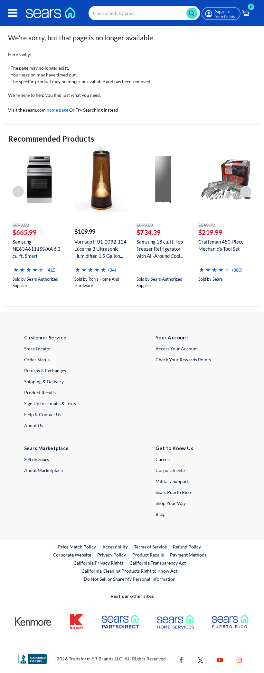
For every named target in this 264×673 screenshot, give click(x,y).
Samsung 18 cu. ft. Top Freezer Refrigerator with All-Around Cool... (160, 249)
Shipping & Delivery (44, 381)
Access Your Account (177, 348)
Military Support (172, 481)
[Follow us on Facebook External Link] (181, 659)
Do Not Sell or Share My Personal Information (129, 579)
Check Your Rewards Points (183, 359)
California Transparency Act (157, 563)
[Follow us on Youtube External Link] (219, 659)
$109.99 (84, 231)
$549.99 (206, 225)
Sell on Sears (36, 459)
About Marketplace (43, 470)
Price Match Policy (77, 546)
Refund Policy (187, 546)
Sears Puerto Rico (173, 492)
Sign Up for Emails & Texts (50, 403)
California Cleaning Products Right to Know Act (129, 571)
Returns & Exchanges (45, 370)
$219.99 (210, 232)
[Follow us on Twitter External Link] (200, 659)
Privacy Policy (111, 554)
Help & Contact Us (42, 414)
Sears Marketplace (46, 448)
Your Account (172, 337)
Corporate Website (72, 554)
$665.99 (25, 232)
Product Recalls (40, 392)
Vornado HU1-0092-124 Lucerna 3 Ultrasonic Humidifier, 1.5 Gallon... (100, 249)
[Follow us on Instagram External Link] (239, 659)
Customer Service (45, 337)
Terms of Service (150, 546)
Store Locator (37, 348)
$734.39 (149, 232)
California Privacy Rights (98, 563)
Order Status (37, 359)
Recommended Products (51, 138)
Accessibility (115, 546)
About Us (33, 425)
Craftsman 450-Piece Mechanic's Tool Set (221, 245)
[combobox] (144, 13)
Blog (160, 514)
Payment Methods (188, 554)
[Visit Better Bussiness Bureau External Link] (32, 658)
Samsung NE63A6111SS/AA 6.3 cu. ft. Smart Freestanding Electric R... (39, 249)
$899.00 (21, 225)
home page (57, 110)
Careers (163, 459)
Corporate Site (170, 470)
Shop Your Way (171, 503)
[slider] (29, 267)
